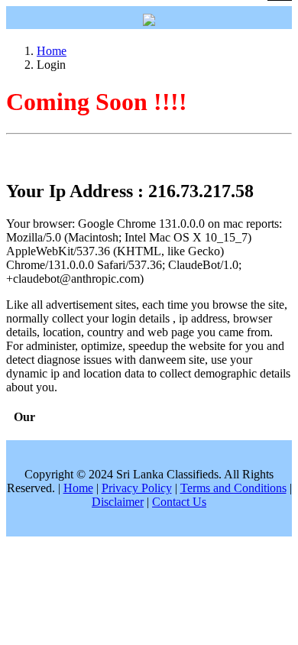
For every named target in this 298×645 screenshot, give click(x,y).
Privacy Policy (137, 487)
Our (24, 416)
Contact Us (179, 501)
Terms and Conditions (233, 487)
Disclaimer (118, 501)
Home (51, 50)
